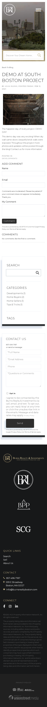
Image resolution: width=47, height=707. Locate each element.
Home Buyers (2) (15, 297)
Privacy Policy (29, 415)
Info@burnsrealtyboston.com (21, 589)
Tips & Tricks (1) (14, 304)
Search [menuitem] (7, 556)
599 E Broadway (15, 584)
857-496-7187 (11, 345)
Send (20, 423)
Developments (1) (16, 293)
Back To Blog (7, 67)
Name (5, 168)
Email (5, 180)
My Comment (9, 202)
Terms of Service (16, 229)
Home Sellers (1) (15, 301)
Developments (9, 158)
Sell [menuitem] (5, 560)
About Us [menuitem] (8, 563)
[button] (39, 55)
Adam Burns (11, 86)
